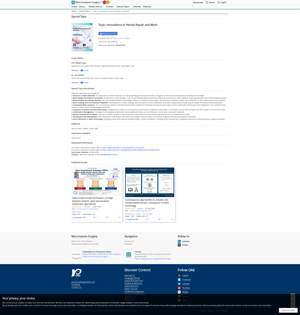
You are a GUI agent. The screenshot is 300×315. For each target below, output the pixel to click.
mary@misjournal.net (109, 154)
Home (74, 6)
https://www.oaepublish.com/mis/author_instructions (123, 147)
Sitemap (128, 244)
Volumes (137, 6)
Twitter (185, 245)
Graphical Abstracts (133, 283)
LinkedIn (186, 241)
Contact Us (129, 241)
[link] (111, 11)
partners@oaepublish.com (83, 282)
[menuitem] (74, 7)
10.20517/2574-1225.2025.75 (140, 211)
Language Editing (132, 278)
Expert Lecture (131, 288)
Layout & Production (134, 280)
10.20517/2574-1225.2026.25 (87, 209)
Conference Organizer (134, 291)
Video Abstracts (132, 286)
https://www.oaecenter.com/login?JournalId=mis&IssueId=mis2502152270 (131, 150)
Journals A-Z (130, 275)
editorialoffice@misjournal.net (84, 244)
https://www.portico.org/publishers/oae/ (153, 258)
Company (75, 284)
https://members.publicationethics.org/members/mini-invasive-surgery (101, 255)
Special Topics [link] (84, 11)
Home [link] (73, 11)
